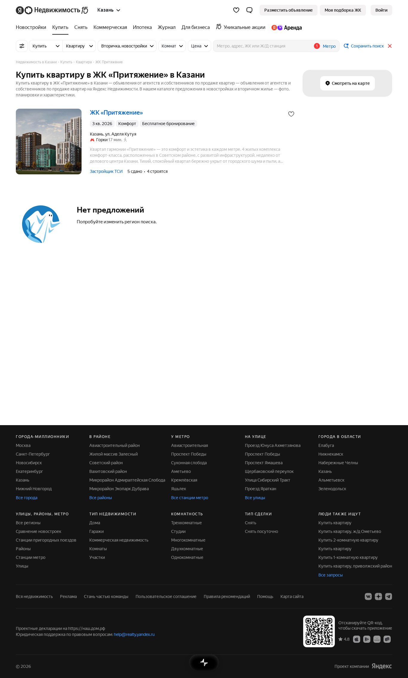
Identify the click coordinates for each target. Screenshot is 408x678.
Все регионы (28, 522)
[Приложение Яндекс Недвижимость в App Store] (356, 639)
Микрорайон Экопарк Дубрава (119, 488)
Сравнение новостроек (38, 531)
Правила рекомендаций (227, 596)
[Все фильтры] (22, 46)
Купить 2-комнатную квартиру (348, 540)
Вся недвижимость (34, 596)
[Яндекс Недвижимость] (52, 10)
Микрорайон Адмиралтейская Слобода (127, 480)
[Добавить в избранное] (291, 114)
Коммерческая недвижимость (118, 540)
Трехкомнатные (186, 522)
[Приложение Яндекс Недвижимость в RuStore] (387, 639)
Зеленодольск (332, 488)
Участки (97, 557)
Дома (94, 522)
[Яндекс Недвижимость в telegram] (388, 596)
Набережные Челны (338, 462)
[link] (381, 10)
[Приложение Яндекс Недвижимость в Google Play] (366, 639)
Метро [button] (329, 46)
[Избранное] (236, 10)
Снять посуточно (261, 531)
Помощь (265, 596)
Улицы (22, 566)
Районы (23, 548)
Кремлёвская (184, 480)
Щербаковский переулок (269, 471)
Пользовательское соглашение (166, 596)
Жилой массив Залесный (113, 454)
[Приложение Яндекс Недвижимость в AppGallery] (377, 639)
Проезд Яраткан (260, 488)
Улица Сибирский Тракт (267, 480)
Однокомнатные (187, 557)
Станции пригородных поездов (46, 540)
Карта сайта (291, 596)
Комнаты (98, 548)
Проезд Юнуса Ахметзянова (272, 445)
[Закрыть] (389, 46)
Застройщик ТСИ (106, 171)
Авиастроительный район (114, 445)
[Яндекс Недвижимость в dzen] (378, 596)
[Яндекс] (381, 666)
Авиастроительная (189, 445)
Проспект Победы (188, 454)
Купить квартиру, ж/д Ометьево (349, 531)
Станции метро (30, 557)
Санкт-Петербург (33, 454)
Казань (22, 480)
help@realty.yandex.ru (134, 634)
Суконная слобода (189, 462)
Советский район (106, 462)
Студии (178, 531)
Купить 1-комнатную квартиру (348, 557)
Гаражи (96, 531)
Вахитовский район (108, 471)
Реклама (68, 596)
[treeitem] (32, 27)
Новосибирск (29, 462)
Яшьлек (178, 488)
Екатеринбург (29, 471)
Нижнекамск (330, 454)
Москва (23, 445)
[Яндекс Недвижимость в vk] (368, 596)
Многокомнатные (188, 540)
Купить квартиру (335, 522)
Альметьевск (331, 480)
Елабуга (326, 445)
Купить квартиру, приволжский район (355, 566)
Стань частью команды (106, 596)
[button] (249, 10)
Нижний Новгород (34, 488)
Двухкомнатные (187, 548)
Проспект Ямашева (264, 462)
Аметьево (181, 471)
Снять (250, 522)
